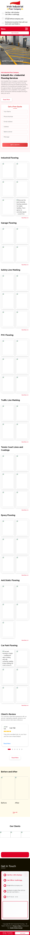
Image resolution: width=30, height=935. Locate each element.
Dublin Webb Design (16, 928)
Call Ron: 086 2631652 (12, 12)
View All (15, 812)
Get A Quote (22, 933)
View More (24, 217)
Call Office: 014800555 (12, 14)
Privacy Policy (17, 926)
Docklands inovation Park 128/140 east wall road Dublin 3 (16, 23)
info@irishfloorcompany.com (14, 19)
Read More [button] (7, 743)
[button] (26, 29)
